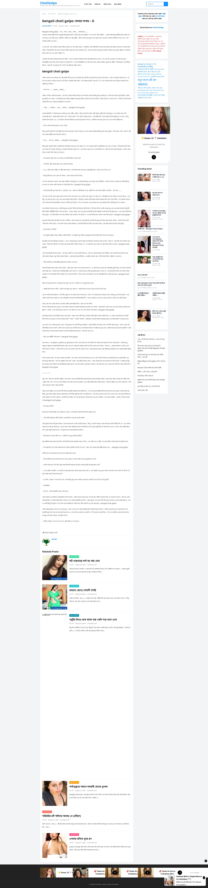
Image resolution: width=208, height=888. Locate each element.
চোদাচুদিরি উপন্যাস (157, 76)
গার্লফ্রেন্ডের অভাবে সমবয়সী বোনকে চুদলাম (88, 786)
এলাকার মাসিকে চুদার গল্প (80, 839)
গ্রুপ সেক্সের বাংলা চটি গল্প (144, 76)
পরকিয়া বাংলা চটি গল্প (144, 88)
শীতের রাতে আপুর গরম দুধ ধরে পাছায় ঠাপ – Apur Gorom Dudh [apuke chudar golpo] (151, 348)
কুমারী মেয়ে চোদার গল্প (144, 74)
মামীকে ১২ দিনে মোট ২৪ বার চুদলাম (147, 371)
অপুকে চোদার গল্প (159, 69)
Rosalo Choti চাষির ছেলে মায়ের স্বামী (149, 367)
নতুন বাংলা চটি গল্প (51, 14)
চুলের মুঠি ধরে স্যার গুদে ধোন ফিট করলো (149, 386)
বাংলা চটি (55, 26)
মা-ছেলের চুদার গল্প (145, 95)
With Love (106, 884)
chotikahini (145, 66)
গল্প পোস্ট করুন (160, 16)
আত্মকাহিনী (142, 72)
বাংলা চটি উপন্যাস (143, 90)
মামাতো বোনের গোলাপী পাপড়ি (82, 590)
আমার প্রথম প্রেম (143, 390)
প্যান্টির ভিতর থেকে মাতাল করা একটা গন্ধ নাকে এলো (93, 619)
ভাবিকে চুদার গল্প (153, 93)
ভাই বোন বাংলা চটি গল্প (143, 93)
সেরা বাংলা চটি (158, 95)
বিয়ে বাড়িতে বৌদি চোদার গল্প (145, 375)
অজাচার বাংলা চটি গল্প (146, 69)
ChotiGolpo (48, 2)
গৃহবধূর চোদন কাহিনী (156, 74)
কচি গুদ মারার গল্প (154, 72)
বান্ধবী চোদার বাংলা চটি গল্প (157, 90)
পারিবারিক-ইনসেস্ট (157, 88)
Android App (158, 27)
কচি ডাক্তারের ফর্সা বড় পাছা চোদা (84, 561)
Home (44, 14)
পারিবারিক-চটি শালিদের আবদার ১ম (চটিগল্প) (61, 816)
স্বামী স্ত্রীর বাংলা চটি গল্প (144, 98)
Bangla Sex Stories (147, 64)
